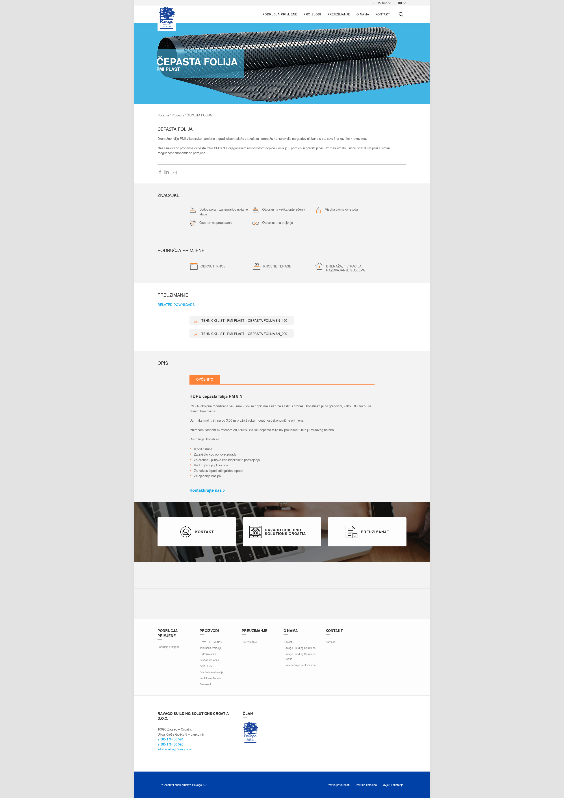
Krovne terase (277, 266)
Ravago (250, 732)
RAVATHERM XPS (211, 642)
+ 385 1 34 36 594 (170, 739)
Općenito (204, 379)
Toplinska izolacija (211, 648)
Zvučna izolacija (209, 660)
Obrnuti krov (213, 266)
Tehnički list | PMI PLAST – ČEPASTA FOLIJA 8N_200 (243, 333)
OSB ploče (206, 666)
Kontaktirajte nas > (207, 490)
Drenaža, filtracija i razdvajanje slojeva (345, 268)
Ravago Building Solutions (299, 648)
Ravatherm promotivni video (300, 665)
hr (400, 2)
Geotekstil (206, 684)
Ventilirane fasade (210, 678)
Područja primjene (279, 14)
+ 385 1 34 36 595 (170, 744)
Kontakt (382, 14)
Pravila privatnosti (338, 785)
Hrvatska (380, 2)
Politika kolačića (366, 785)
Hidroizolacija (208, 654)
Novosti (288, 642)
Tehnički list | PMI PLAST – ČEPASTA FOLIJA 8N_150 (243, 320)
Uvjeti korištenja (393, 785)
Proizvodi (312, 14)
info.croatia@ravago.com (176, 749)
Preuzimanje (338, 14)
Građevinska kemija (211, 672)
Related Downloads (177, 304)
